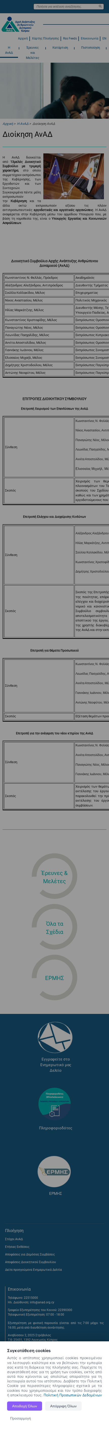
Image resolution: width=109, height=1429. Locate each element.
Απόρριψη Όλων (63, 1406)
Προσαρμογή (20, 1418)
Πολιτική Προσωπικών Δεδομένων (73, 1395)
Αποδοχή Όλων (24, 1406)
